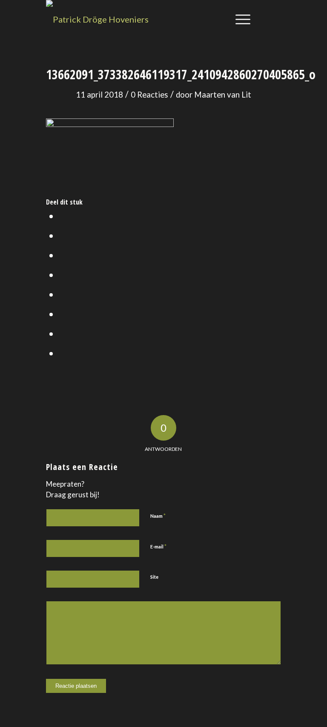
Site (154, 577)
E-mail (158, 546)
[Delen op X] (62, 235)
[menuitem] (238, 19)
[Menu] (238, 19)
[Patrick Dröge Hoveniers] (97, 19)
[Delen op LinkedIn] (62, 274)
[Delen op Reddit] (62, 333)
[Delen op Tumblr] (62, 294)
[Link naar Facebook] (274, 19)
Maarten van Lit (222, 94)
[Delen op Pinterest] (62, 255)
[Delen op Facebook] (62, 216)
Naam (158, 515)
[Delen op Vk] (62, 314)
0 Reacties (149, 94)
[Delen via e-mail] (62, 353)
